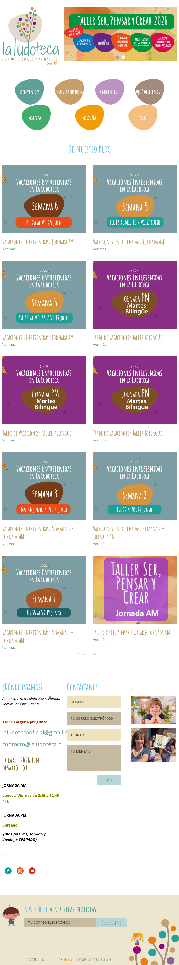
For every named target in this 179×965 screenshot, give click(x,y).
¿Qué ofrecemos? (149, 91)
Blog (143, 117)
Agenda (35, 117)
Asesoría (89, 117)
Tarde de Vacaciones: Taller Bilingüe (127, 337)
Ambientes (108, 91)
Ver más (9, 249)
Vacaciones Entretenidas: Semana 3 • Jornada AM (38, 532)
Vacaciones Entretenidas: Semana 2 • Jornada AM (128, 532)
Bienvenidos (29, 91)
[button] (117, 57)
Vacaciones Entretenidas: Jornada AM (38, 242)
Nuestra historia (69, 91)
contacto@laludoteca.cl (32, 744)
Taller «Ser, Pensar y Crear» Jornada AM (131, 632)
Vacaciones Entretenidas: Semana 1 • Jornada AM (37, 636)
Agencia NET (105, 959)
